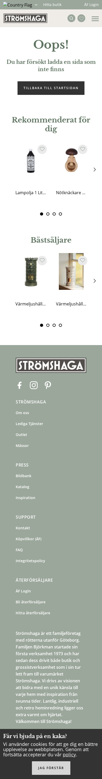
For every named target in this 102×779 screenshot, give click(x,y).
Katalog (22, 486)
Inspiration (25, 497)
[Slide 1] (48, 214)
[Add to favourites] (42, 149)
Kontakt (23, 527)
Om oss (22, 412)
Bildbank (23, 475)
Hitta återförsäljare (33, 612)
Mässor (22, 445)
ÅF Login (91, 4)
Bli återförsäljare (31, 601)
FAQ (19, 549)
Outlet (21, 434)
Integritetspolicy (30, 560)
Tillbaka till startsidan (51, 88)
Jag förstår (51, 768)
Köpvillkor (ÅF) (28, 538)
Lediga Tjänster (29, 423)
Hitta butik (52, 4)
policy (69, 754)
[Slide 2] (54, 214)
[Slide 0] (41, 214)
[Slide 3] (60, 214)
